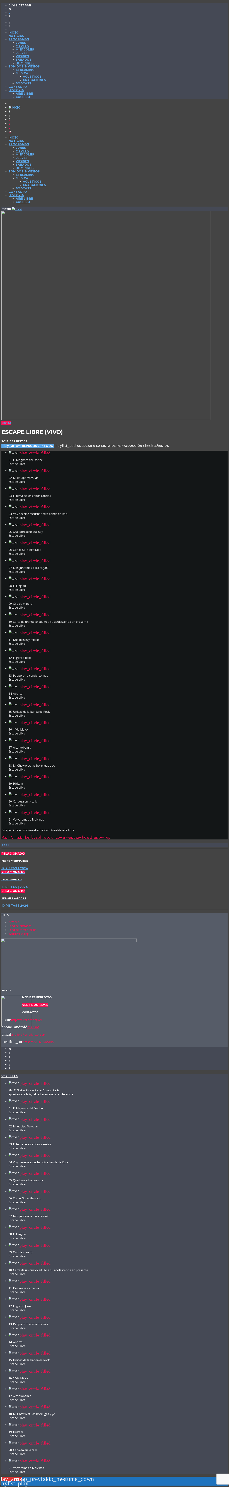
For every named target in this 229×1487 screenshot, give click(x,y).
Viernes (22, 56)
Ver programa (35, 1005)
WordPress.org (19, 934)
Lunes (21, 42)
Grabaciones (34, 80)
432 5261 (33, 1027)
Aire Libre (24, 93)
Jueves (22, 53)
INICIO (14, 32)
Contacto (18, 87)
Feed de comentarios (22, 930)
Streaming (25, 70)
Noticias (16, 36)
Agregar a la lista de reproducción (98, 446)
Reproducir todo (27, 446)
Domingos (25, 63)
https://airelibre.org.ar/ (26, 1020)
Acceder (14, 922)
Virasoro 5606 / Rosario (38, 1042)
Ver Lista (9, 1076)
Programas (19, 39)
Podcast (23, 83)
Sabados (23, 59)
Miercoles (25, 49)
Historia (16, 90)
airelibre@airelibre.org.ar (28, 1035)
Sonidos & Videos (24, 66)
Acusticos (32, 76)
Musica (6, 423)
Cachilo (23, 97)
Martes (22, 46)
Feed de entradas (20, 926)
